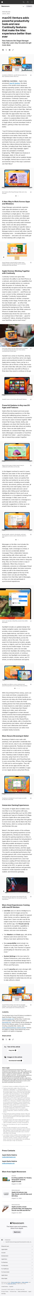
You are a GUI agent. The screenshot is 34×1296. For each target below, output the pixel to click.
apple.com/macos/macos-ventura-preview (14, 1027)
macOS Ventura (14, 83)
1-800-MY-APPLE (11, 1283)
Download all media (14, 1060)
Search (30, 6)
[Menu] (32, 2)
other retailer (25, 1282)
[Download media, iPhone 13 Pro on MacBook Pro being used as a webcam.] (31, 348)
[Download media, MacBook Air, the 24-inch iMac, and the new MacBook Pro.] (31, 1005)
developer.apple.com (8, 1019)
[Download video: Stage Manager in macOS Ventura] (31, 263)
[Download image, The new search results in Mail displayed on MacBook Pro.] (31, 534)
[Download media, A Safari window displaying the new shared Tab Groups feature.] (31, 465)
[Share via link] (12, 49)
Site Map (3, 1293)
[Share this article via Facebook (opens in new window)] (3, 49)
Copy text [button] (11, 1050)
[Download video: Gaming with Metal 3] (31, 897)
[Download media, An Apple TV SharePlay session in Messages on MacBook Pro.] (31, 621)
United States (4, 1286)
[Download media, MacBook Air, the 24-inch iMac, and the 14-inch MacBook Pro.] (31, 75)
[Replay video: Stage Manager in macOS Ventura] (4, 257)
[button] (23, 2)
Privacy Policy (4, 1291)
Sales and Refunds (22, 1291)
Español (11, 1286)
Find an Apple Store (15, 1282)
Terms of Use (13, 1291)
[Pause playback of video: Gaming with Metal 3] (4, 891)
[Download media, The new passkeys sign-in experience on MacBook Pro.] (31, 798)
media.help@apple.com (9, 1157)
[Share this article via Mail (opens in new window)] (9, 49)
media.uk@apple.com (8, 1163)
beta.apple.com (6, 1022)
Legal (29, 1291)
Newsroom (5, 6)
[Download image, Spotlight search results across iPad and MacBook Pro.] (31, 684)
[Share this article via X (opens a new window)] (6, 49)
